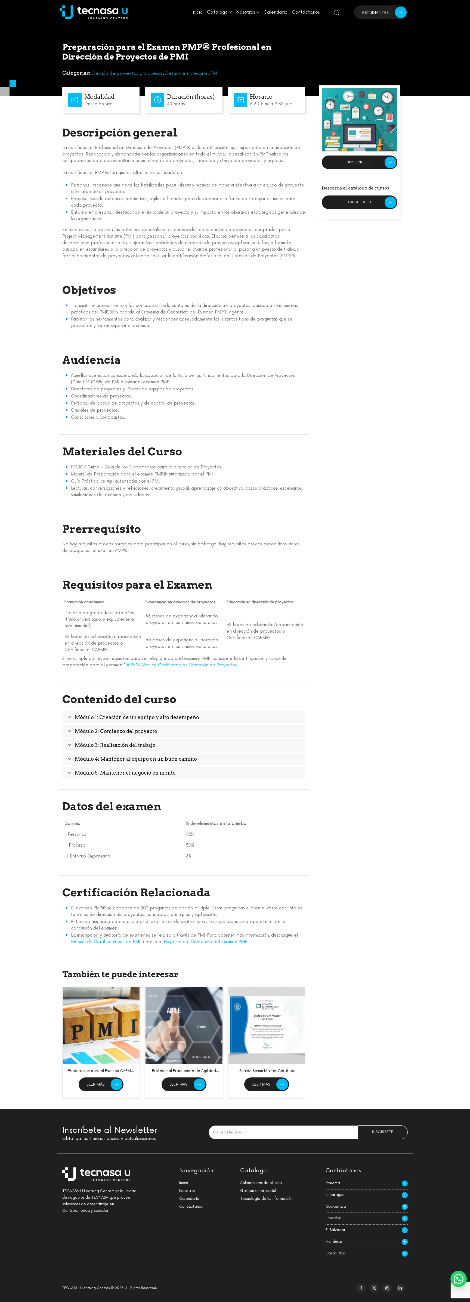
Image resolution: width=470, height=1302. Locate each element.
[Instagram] (387, 1288)
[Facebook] (361, 1288)
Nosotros (245, 12)
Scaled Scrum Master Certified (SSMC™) (266, 1073)
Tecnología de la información (266, 1198)
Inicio (197, 12)
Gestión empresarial (187, 73)
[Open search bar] (336, 12)
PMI (215, 73)
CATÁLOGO (359, 202)
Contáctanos (306, 12)
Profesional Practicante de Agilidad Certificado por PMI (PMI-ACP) (184, 1073)
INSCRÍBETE (359, 162)
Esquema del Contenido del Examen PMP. (206, 941)
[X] (374, 1288)
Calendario (275, 12)
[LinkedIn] (400, 1288)
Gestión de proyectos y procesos (127, 73)
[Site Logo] (94, 12)
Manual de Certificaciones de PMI (105, 941)
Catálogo (217, 12)
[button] (458, 1279)
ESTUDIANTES (375, 12)
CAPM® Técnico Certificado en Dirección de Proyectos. (180, 665)
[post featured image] (101, 1025)
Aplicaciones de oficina (261, 1182)
